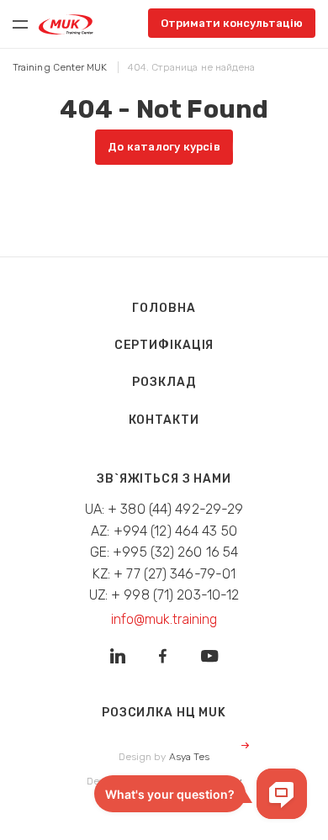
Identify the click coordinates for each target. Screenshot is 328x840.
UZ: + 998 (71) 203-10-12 (164, 595)
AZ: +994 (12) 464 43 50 (164, 531)
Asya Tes (189, 757)
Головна (163, 308)
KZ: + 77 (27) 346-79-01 (164, 574)
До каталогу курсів (164, 146)
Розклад (163, 382)
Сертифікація (164, 345)
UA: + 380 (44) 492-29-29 (164, 509)
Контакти (164, 420)
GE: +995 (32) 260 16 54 (164, 552)
